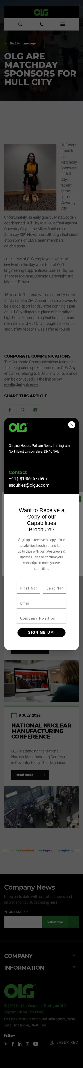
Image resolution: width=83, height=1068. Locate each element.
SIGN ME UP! (41, 632)
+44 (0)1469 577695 (28, 478)
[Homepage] (42, 429)
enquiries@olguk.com (29, 485)
